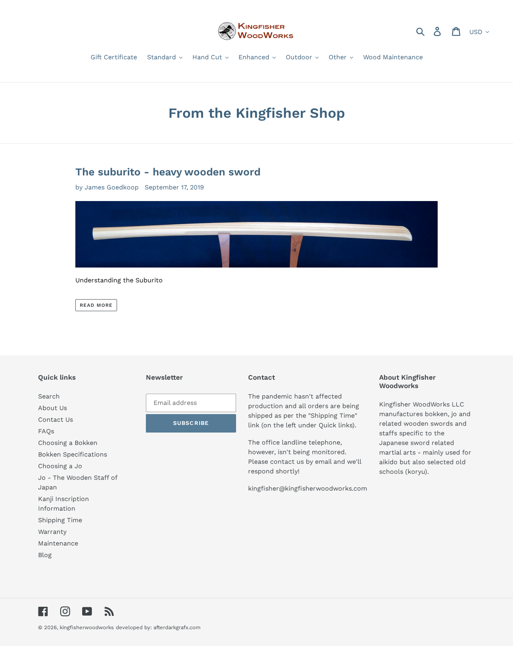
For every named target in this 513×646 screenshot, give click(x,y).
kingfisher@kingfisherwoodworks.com (307, 488)
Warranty (52, 531)
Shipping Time (60, 520)
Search (49, 396)
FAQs (46, 431)
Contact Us (55, 419)
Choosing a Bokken (67, 443)
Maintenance (58, 543)
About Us (52, 408)
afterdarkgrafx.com (176, 627)
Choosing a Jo (60, 466)
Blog (45, 555)
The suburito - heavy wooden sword (168, 172)
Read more (96, 305)
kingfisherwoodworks (87, 627)
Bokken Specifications (72, 454)
